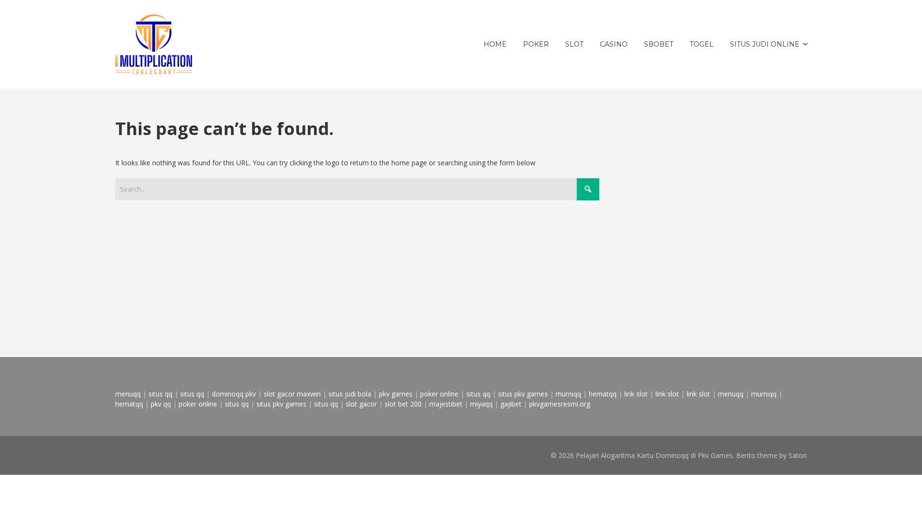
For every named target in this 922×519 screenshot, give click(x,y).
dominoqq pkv (234, 393)
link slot (636, 393)
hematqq (603, 393)
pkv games (395, 393)
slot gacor (361, 403)
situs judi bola (349, 393)
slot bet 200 (403, 403)
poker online (439, 393)
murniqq (568, 393)
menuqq (128, 393)
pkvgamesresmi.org (559, 403)
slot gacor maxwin (292, 393)
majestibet (445, 403)
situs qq (160, 393)
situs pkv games (523, 393)
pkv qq (161, 403)
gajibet (511, 403)
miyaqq (481, 403)
